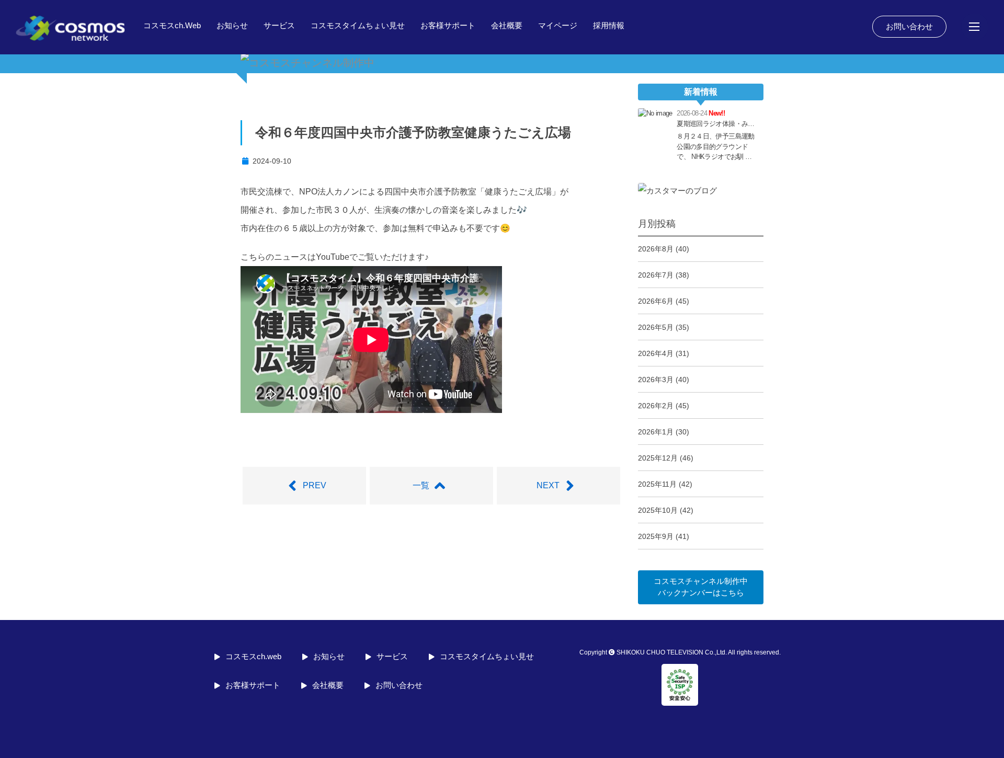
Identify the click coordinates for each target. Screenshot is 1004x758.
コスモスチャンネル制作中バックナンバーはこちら (701, 587)
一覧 (421, 485)
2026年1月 (656, 432)
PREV (314, 485)
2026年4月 (656, 353)
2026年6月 (656, 301)
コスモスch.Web (172, 25)
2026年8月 (656, 249)
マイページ (557, 25)
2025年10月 (658, 510)
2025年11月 (657, 484)
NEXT (548, 485)
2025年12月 (658, 458)
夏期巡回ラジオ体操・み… (715, 124)
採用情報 (608, 25)
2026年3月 (656, 379)
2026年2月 (656, 405)
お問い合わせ (909, 26)
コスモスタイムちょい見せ (358, 25)
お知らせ (232, 25)
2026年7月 (656, 275)
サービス (279, 25)
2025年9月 (656, 536)
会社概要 (506, 25)
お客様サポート (447, 25)
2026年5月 (656, 327)
